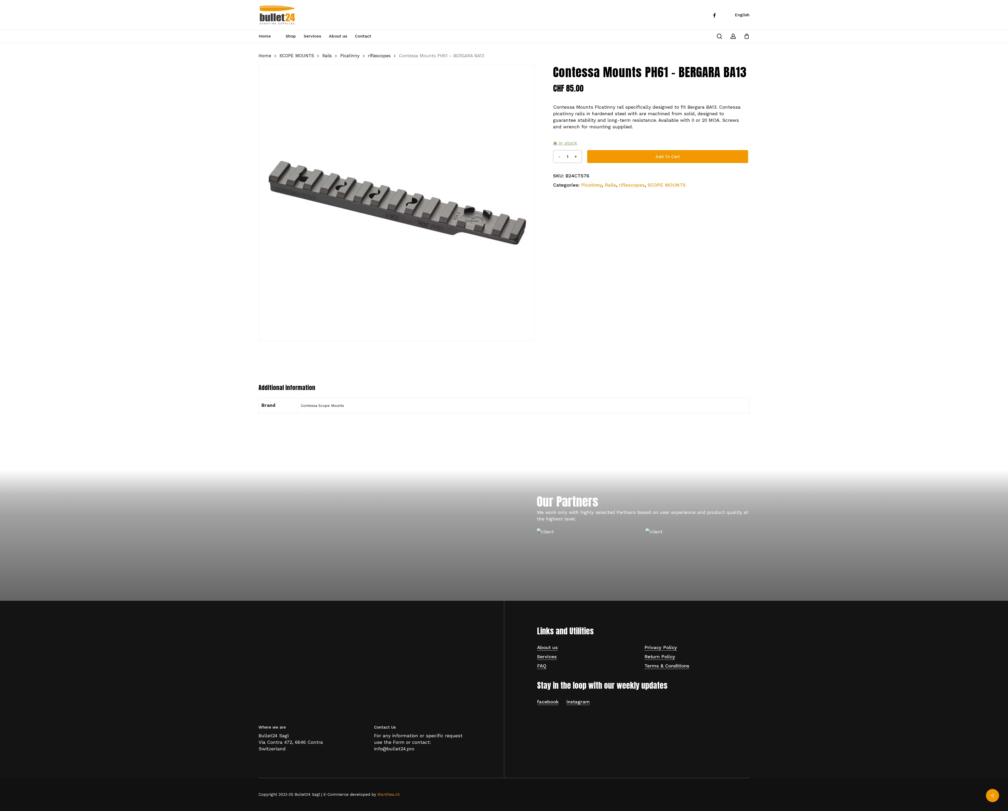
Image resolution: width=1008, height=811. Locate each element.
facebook (548, 701)
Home (265, 55)
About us (547, 647)
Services (547, 656)
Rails (327, 55)
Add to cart (667, 156)
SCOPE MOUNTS (297, 55)
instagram (578, 701)
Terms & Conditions (666, 665)
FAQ (541, 665)
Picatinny (350, 55)
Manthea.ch (388, 794)
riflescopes (379, 55)
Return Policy (659, 656)
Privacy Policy (660, 647)
